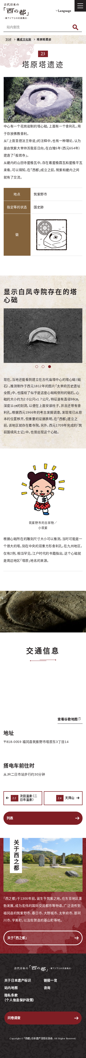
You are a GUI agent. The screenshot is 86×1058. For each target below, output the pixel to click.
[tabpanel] (43, 335)
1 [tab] (36, 366)
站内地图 (11, 988)
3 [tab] (49, 366)
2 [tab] (43, 366)
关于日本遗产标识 (17, 980)
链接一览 (50, 980)
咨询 (47, 988)
